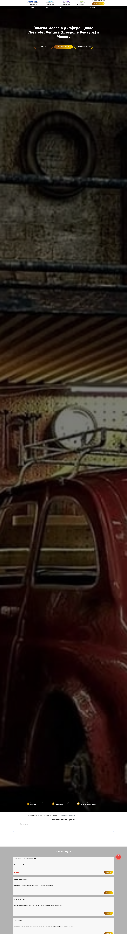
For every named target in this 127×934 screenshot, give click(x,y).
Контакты (92, 7)
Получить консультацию (98, 3)
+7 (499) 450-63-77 (81, 4)
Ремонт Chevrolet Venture (45, 815)
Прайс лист (63, 7)
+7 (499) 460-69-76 (66, 4)
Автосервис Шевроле (32, 815)
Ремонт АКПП (56, 815)
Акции (77, 7)
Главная (33, 7)
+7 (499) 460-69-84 (33, 4)
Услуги (47, 7)
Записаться (108, 872)
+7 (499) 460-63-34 (50, 4)
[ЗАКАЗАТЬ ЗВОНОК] (118, 857)
